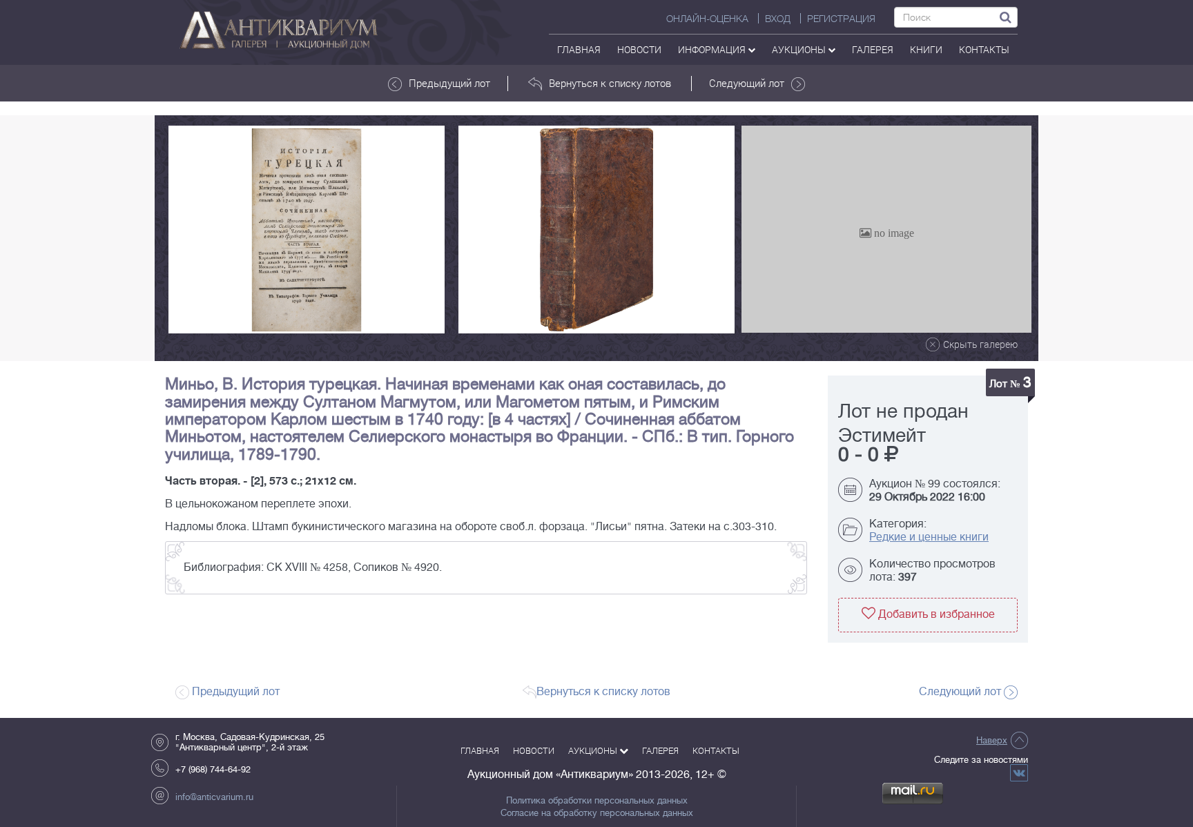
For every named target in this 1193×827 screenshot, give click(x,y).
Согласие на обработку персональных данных (597, 813)
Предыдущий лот (449, 83)
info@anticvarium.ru (214, 797)
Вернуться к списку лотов (610, 83)
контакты (984, 49)
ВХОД (778, 18)
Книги (926, 49)
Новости (639, 49)
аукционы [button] (800, 49)
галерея (872, 49)
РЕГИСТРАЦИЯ (841, 18)
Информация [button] (713, 49)
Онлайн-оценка (707, 18)
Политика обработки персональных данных (597, 800)
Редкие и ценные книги (929, 537)
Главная (579, 49)
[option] (307, 229)
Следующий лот (746, 83)
